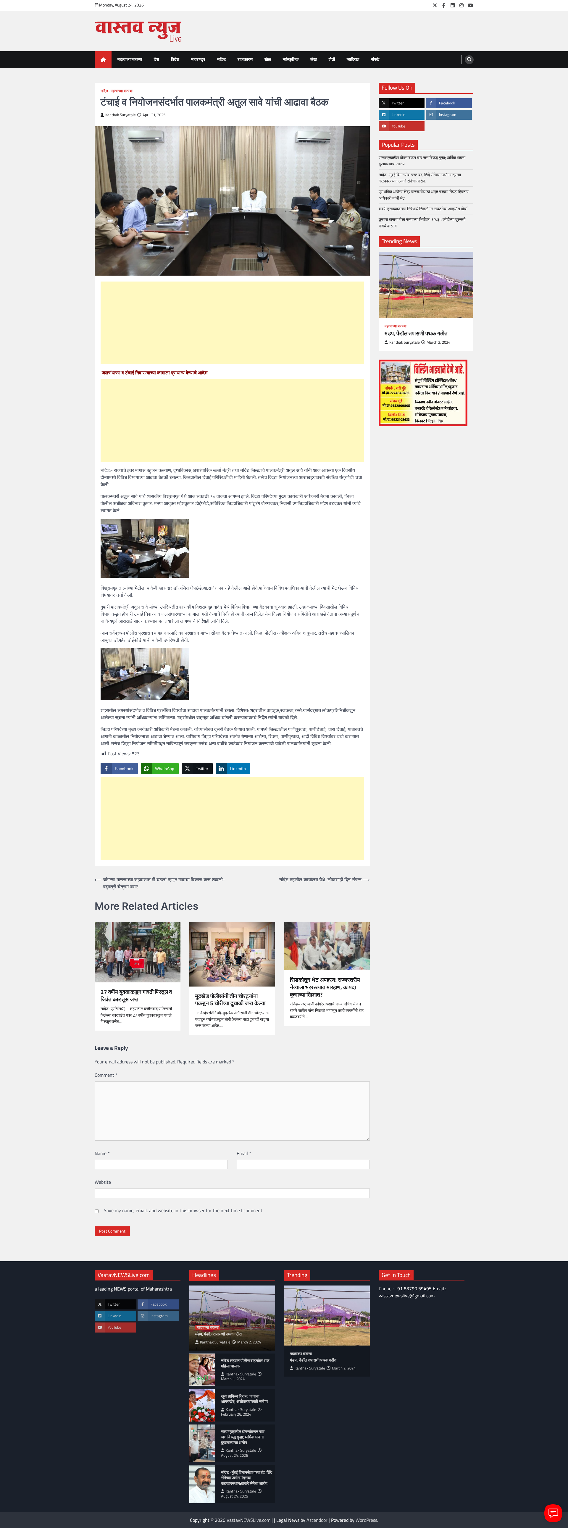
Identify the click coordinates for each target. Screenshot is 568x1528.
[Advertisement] (232, 323)
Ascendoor (316, 1520)
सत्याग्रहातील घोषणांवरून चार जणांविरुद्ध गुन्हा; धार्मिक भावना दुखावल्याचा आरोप (422, 160)
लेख (313, 59)
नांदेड (221, 59)
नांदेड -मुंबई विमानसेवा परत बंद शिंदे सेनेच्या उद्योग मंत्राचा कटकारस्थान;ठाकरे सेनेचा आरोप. (420, 177)
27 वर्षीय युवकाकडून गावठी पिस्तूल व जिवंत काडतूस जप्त (136, 995)
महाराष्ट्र (198, 59)
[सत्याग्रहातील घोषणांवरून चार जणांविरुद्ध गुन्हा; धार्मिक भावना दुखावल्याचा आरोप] (202, 1443)
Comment (106, 1075)
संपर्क (375, 59)
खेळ (267, 59)
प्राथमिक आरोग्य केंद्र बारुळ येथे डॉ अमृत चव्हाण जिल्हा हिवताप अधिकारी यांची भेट (424, 194)
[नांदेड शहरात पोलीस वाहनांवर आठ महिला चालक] (202, 1370)
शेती (332, 59)
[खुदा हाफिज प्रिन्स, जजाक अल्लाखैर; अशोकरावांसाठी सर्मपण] (202, 1405)
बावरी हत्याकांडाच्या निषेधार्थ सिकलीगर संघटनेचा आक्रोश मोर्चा (423, 209)
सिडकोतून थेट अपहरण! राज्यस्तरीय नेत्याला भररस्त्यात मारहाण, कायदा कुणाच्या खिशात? (325, 987)
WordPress (366, 1520)
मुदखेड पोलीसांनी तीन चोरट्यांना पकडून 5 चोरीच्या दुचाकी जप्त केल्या (230, 999)
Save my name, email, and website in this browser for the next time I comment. (183, 1210)
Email (244, 1153)
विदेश (175, 59)
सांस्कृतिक (290, 59)
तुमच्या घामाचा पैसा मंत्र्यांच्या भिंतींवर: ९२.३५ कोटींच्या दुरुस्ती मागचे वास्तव (422, 222)
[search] (469, 59)
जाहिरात (353, 59)
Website (103, 1182)
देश (156, 59)
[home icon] (103, 59)
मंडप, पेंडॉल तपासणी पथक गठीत (416, 333)
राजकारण (245, 59)
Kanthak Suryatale (120, 115)
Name (102, 1153)
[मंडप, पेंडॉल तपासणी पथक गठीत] (426, 285)
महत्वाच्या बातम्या (129, 59)
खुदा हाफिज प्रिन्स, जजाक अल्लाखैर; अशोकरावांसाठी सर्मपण (244, 1398)
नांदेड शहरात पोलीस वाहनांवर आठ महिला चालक (245, 1363)
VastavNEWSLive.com (248, 1520)
